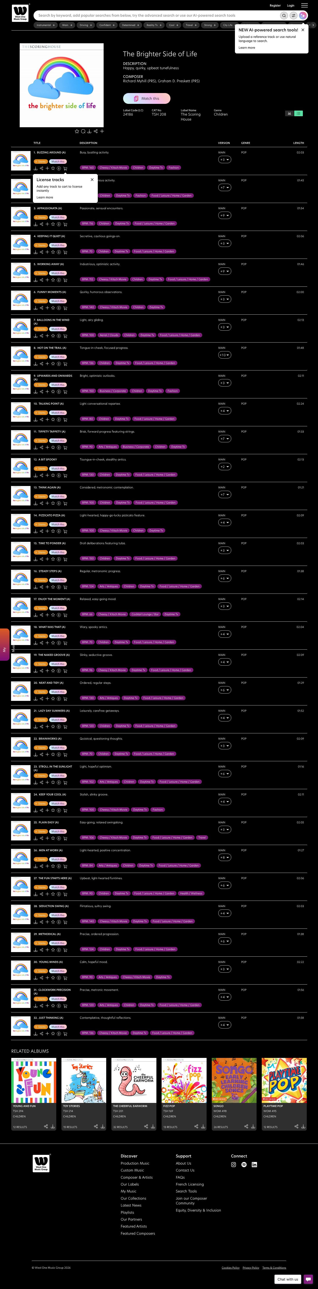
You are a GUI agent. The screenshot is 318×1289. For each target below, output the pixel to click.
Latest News (131, 1205)
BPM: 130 (88, 474)
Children (221, 114)
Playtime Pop (273, 1106)
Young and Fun (24, 1106)
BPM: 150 (88, 391)
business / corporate (113, 391)
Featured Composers (138, 1233)
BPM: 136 (87, 363)
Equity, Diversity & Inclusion (198, 1210)
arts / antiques (108, 447)
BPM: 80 (87, 419)
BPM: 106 (88, 837)
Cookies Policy (230, 1268)
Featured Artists (134, 1226)
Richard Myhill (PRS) (139, 81)
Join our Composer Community (191, 1201)
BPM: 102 (88, 782)
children (138, 167)
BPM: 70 (87, 251)
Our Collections (133, 1198)
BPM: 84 (87, 865)
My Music (128, 1191)
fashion (174, 167)
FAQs (180, 1177)
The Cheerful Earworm (130, 1106)
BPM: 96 (87, 670)
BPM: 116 (87, 223)
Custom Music (132, 1170)
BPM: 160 (88, 167)
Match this (57, 161)
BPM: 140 (88, 307)
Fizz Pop (169, 1106)
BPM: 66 (87, 614)
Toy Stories (71, 1106)
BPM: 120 (88, 726)
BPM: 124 (88, 586)
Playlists (127, 1212)
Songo (218, 1106)
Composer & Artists (137, 1177)
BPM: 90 (87, 447)
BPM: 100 (88, 335)
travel (202, 837)
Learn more (247, 47)
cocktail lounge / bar (145, 614)
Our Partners (131, 1219)
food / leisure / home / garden (171, 195)
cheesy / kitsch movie (113, 167)
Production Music (135, 1163)
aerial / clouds (109, 335)
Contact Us (185, 1170)
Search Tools (186, 1191)
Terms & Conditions (274, 1268)
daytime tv (156, 167)
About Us (183, 1163)
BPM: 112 (87, 279)
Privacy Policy (251, 1268)
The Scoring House (191, 117)
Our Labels (130, 1184)
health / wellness (191, 893)
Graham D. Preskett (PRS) (179, 81)
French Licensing (190, 1184)
